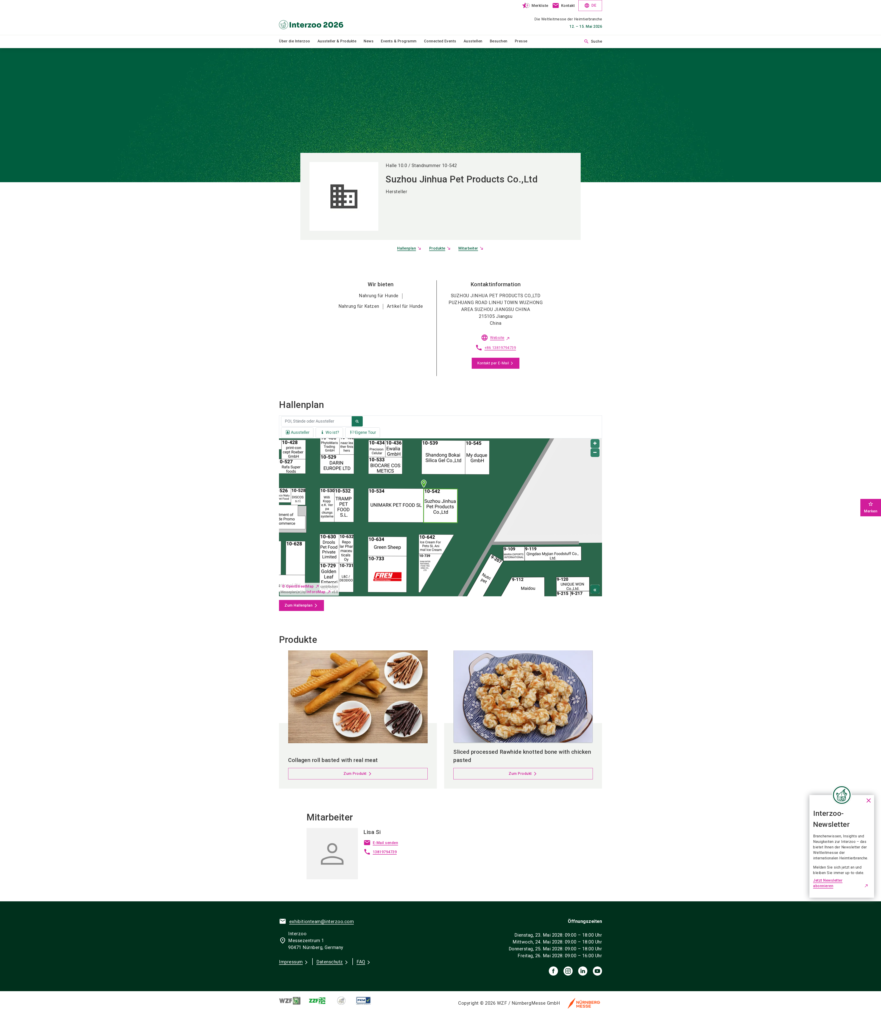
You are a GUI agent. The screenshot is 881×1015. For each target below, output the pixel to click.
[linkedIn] (582, 971)
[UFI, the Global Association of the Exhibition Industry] (345, 1001)
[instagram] (568, 971)
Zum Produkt (355, 773)
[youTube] (597, 971)
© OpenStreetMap (298, 586)
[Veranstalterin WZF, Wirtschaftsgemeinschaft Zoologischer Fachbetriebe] (293, 1001)
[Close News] (842, 795)
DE (590, 5)
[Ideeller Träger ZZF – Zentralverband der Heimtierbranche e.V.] (321, 1001)
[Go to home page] (316, 17)
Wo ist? (332, 432)
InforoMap (316, 592)
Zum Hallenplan (298, 605)
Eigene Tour (365, 432)
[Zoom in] (595, 443)
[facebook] (553, 971)
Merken (870, 507)
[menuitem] (298, 41)
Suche (593, 41)
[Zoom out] (595, 452)
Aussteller (300, 432)
